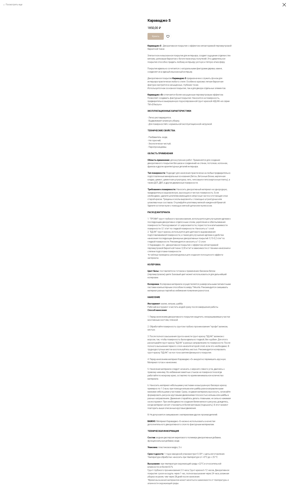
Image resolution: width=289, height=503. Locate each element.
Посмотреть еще (14, 4)
